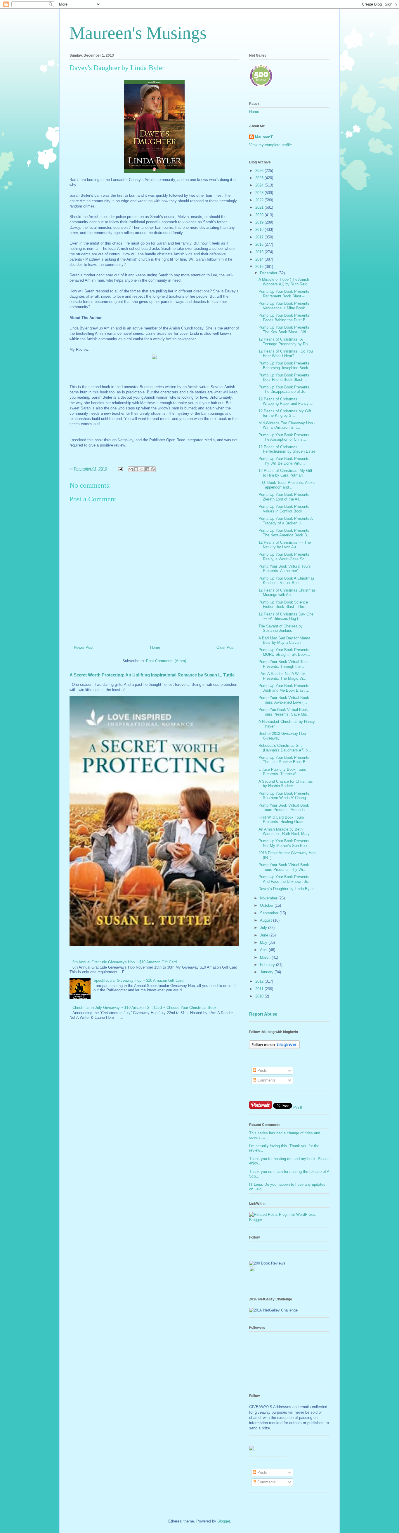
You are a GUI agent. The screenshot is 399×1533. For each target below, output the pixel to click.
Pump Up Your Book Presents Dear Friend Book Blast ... (284, 377)
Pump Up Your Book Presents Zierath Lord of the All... (284, 496)
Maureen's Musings (138, 33)
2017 (260, 237)
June (264, 935)
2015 (260, 252)
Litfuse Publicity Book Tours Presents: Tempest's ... (282, 771)
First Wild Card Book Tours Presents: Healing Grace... (283, 819)
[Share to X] (142, 469)
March (266, 957)
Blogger (223, 1521)
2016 (260, 244)
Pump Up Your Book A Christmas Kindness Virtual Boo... (287, 580)
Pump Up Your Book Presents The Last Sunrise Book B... (284, 759)
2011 (260, 989)
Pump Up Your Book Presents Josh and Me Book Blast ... (284, 688)
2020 (260, 215)
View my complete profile (270, 145)
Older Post (225, 647)
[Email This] (130, 469)
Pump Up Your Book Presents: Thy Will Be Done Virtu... (284, 460)
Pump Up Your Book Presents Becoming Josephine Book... (285, 365)
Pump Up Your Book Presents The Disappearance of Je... (284, 389)
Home (155, 647)
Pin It (297, 1107)
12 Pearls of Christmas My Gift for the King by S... (285, 413)
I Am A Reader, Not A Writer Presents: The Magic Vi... (282, 676)
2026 (260, 170)
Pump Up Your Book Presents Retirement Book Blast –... (284, 293)
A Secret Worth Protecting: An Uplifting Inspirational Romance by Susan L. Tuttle (152, 674)
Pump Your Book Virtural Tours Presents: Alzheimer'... (285, 568)
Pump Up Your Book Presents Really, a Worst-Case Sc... (284, 556)
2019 (260, 222)
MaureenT (264, 137)
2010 (260, 996)
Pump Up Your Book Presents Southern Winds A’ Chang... (284, 795)
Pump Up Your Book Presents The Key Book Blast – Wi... (284, 329)
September (270, 913)
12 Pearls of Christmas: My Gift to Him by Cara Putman (285, 472)
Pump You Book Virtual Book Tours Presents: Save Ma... (284, 711)
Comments (266, 1080)
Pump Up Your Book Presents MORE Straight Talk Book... (284, 652)
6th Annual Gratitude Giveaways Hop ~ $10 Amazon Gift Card (124, 962)
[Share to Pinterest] (153, 469)
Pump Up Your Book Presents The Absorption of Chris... (284, 437)
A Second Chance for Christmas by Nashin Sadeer (286, 783)
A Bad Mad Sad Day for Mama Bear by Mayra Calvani (284, 640)
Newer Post (83, 647)
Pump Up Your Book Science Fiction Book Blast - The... (283, 604)
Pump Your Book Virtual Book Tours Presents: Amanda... (284, 807)
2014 (260, 259)
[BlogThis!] (136, 469)
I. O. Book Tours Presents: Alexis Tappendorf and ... (287, 484)
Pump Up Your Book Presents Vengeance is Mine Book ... (284, 305)
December (269, 273)
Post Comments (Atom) (166, 661)
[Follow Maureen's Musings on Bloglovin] (274, 1047)
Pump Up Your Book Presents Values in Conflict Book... (284, 508)
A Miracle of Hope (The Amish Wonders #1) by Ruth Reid (284, 281)
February (268, 964)
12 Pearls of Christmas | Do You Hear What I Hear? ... (286, 353)
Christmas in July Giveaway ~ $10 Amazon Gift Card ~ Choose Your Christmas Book (144, 1007)
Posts (261, 1070)
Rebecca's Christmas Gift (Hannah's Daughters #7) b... (285, 747)
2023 (260, 193)
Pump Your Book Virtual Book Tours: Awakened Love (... (284, 699)
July (264, 927)
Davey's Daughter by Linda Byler (286, 889)
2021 (260, 207)
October (267, 905)
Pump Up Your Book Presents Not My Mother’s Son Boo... (284, 843)
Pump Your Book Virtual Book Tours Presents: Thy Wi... (284, 867)
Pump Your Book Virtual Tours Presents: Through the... (284, 664)
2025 (260, 178)
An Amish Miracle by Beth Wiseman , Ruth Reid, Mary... (286, 831)
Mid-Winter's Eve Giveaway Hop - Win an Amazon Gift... (287, 425)
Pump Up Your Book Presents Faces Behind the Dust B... (284, 317)
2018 (260, 229)
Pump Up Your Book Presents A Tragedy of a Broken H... (286, 520)
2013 (260, 266)
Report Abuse (263, 1013)
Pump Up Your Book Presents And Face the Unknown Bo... (285, 879)
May (264, 942)
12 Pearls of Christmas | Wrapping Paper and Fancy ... (286, 401)
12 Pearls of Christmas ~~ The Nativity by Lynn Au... (285, 544)
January (267, 972)
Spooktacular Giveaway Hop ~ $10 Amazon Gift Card (138, 980)
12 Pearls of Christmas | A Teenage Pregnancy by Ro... (285, 341)
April (264, 950)
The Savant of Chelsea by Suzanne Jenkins (281, 628)
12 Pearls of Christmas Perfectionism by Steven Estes (287, 449)
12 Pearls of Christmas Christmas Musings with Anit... (287, 592)
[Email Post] (120, 469)
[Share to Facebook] (147, 469)
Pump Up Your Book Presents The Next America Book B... (284, 532)
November (269, 898)
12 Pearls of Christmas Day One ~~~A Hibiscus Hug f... (286, 616)
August (266, 920)
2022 (260, 200)
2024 (260, 185)
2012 (260, 981)
